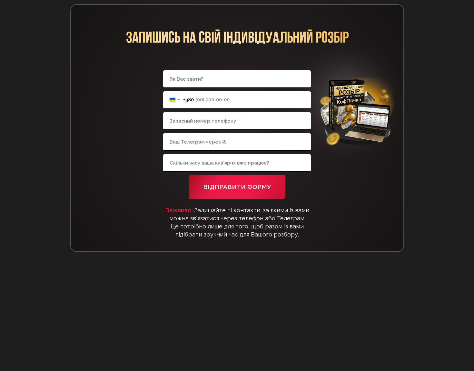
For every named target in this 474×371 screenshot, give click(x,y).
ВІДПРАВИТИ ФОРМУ (237, 186)
